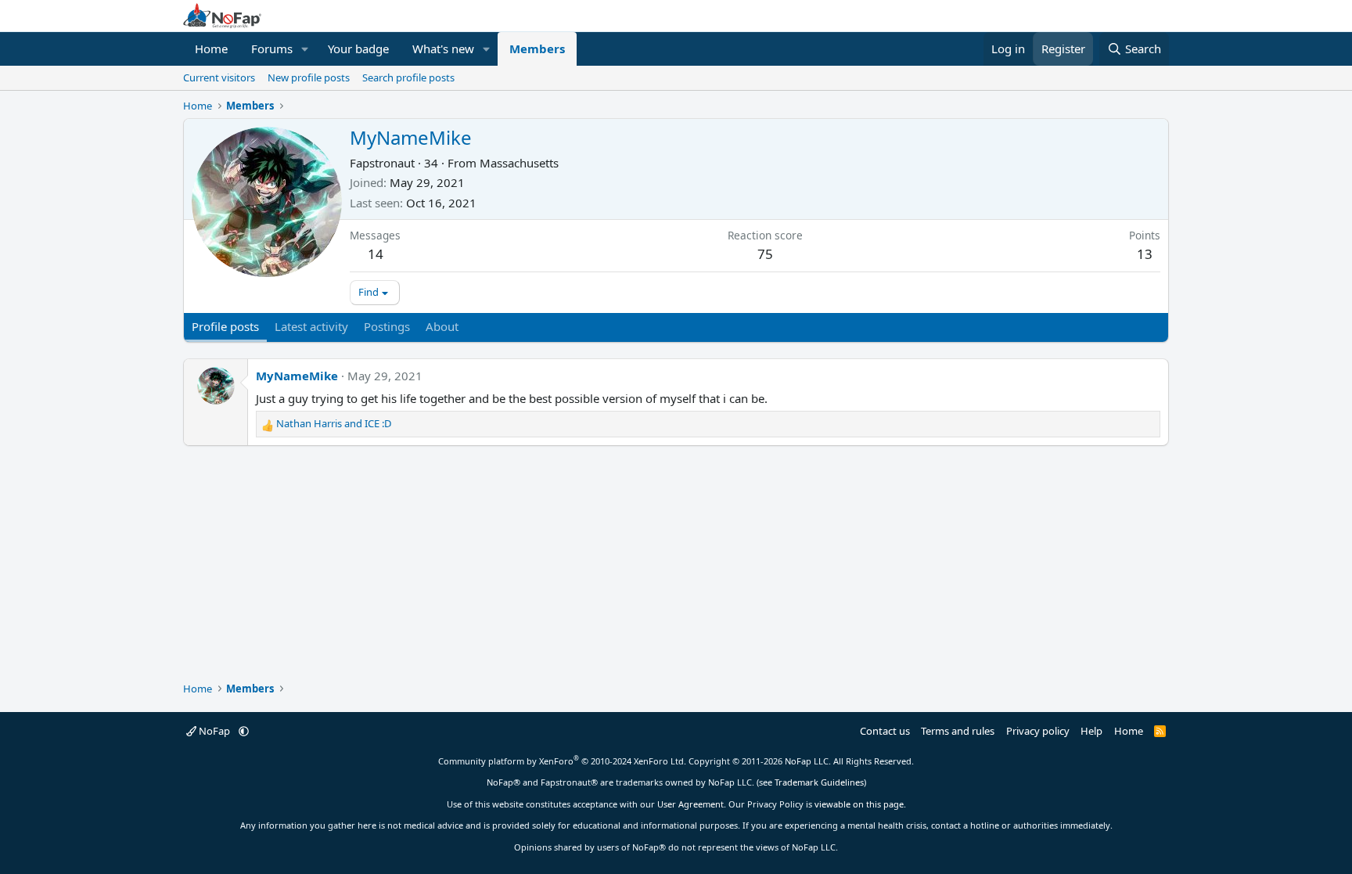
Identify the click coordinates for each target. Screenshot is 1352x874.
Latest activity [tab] (311, 326)
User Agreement (690, 804)
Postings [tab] (387, 326)
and (333, 423)
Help (1091, 731)
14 (375, 254)
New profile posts (309, 77)
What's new (443, 48)
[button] (305, 49)
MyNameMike (297, 375)
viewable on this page (859, 804)
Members (537, 48)
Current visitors (219, 77)
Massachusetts (519, 163)
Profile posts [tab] (225, 326)
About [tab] (442, 326)
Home (211, 48)
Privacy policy (1038, 731)
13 (1144, 254)
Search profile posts (408, 77)
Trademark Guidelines (819, 782)
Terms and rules (957, 731)
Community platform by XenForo (562, 761)
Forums (272, 48)
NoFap (214, 731)
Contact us (885, 731)
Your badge (358, 48)
